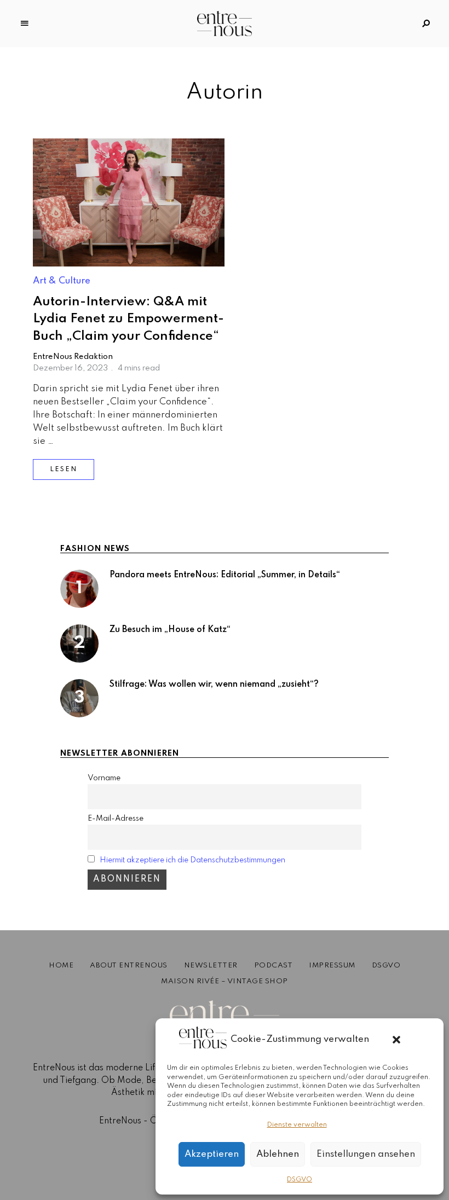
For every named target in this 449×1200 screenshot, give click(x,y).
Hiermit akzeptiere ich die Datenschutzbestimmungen (192, 860)
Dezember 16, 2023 (70, 368)
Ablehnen (277, 1154)
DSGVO (299, 1179)
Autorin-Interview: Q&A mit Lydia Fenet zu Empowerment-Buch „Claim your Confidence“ (128, 319)
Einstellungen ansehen (365, 1154)
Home (61, 965)
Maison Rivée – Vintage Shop (224, 981)
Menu (24, 23)
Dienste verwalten (297, 1125)
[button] (396, 1039)
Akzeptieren (212, 1154)
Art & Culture (61, 281)
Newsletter (211, 965)
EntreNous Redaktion (73, 357)
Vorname (104, 778)
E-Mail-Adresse (115, 818)
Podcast (273, 965)
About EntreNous (129, 965)
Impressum (332, 965)
